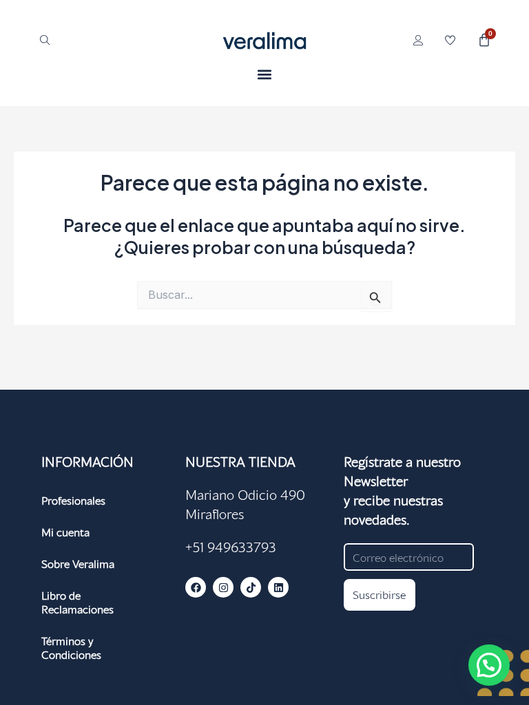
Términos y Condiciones (71, 647)
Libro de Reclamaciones (77, 602)
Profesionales (73, 500)
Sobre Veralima (77, 563)
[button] (264, 74)
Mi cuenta (65, 531)
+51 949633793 (230, 546)
